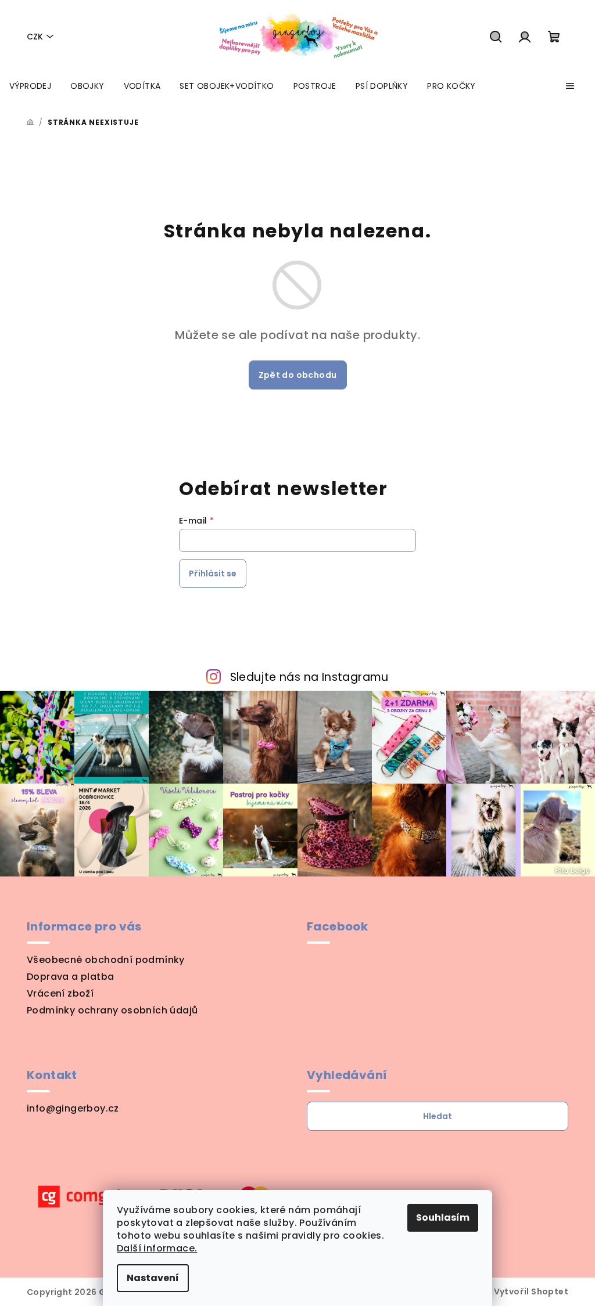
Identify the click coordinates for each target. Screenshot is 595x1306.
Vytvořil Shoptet (531, 1291)
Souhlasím (442, 1217)
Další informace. (157, 1248)
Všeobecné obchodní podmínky (106, 959)
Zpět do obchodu (298, 375)
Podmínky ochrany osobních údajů (112, 1010)
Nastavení (153, 1278)
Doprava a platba (70, 976)
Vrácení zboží (60, 993)
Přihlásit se (212, 573)
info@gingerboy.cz (73, 1108)
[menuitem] (30, 86)
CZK (35, 36)
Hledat (437, 1116)
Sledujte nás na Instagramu (309, 677)
